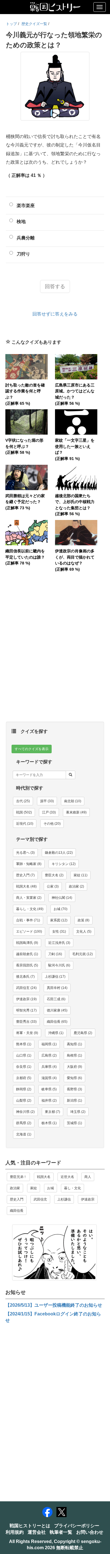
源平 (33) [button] (47, 801)
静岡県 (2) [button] (23, 1089)
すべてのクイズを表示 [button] (32, 749)
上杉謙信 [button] (64, 1199)
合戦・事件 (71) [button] (28, 920)
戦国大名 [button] (43, 1177)
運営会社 (37, 1532)
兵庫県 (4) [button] (49, 1067)
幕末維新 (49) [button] (76, 812)
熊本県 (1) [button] (23, 1044)
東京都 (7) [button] (52, 1112)
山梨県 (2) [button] (23, 1100)
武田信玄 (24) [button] (26, 988)
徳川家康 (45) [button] (57, 1010)
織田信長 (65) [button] (57, 1022)
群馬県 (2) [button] (23, 1123)
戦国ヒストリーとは (30, 1525)
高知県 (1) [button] (74, 1044)
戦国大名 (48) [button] (26, 886)
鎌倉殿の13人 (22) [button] (59, 853)
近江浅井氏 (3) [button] (59, 943)
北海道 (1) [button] (23, 1134)
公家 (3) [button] (53, 886)
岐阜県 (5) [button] (49, 1089)
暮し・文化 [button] (72, 1188)
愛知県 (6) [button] (74, 1078)
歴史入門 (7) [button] (25, 875)
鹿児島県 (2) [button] (83, 1033)
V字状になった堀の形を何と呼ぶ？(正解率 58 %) (24, 446)
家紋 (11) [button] (80, 875)
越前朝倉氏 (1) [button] (27, 954)
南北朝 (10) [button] (72, 801)
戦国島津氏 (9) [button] (27, 943)
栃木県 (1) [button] (49, 1123)
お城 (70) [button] (60, 909)
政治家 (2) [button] (76, 886)
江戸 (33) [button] (49, 812)
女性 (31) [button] (59, 931)
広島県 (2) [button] (49, 1055)
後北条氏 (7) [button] (25, 977)
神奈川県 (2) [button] (25, 1112)
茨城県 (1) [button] (74, 1123)
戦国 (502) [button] (24, 812)
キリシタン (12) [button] (64, 864)
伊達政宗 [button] (87, 1199)
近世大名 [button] (67, 1177)
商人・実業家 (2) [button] (28, 898)
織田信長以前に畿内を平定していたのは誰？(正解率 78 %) (25, 557)
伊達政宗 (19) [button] (26, 999)
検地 (21, 221)
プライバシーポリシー (76, 1525)
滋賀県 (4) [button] (49, 1078)
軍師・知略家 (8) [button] (28, 864)
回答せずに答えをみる (55, 314)
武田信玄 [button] (40, 1199)
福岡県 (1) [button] (49, 1044)
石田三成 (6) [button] (56, 999)
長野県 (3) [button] (74, 1089)
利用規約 (15, 1532)
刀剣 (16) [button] (55, 954)
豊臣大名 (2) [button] (54, 875)
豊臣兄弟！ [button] (18, 1177)
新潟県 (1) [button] (74, 1100)
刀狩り (23, 254)
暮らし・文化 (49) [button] (29, 909)
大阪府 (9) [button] (74, 1067)
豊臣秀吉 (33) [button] (26, 1022)
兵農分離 (26, 237)
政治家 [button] (15, 1188)
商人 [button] (87, 1177)
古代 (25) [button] (23, 801)
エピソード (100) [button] (29, 931)
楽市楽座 (26, 205)
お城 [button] (50, 1188)
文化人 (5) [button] (83, 931)
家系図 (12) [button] (58, 920)
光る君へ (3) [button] (25, 853)
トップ (11, 24)
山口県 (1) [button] (23, 1055)
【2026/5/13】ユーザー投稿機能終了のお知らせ (53, 1305)
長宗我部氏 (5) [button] (27, 965)
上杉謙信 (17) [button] (55, 977)
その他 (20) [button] (52, 824)
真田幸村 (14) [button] (57, 988)
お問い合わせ (89, 1532)
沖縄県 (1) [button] (55, 1033)
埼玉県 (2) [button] (77, 1112)
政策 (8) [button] (83, 920)
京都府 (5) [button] (23, 1078)
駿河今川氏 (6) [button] (59, 965)
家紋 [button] (33, 1188)
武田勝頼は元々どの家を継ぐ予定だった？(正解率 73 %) (25, 501)
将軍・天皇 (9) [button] (27, 1033)
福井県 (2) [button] (49, 1100)
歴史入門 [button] (16, 1199)
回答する (55, 286)
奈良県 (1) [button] (23, 1067)
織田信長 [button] (16, 1211)
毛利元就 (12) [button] (82, 954)
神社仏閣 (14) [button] (62, 898)
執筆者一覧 (61, 1532)
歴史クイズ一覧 (34, 24)
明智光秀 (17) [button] (26, 1010)
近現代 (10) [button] (24, 824)
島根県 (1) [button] (74, 1055)
